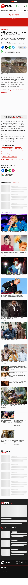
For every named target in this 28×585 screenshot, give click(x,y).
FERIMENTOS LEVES (18, 151)
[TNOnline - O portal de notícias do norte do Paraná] (6, 6)
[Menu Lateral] (2, 10)
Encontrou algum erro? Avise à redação (12, 159)
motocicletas (6, 153)
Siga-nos (21, 47)
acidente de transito (7, 148)
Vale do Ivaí (16, 10)
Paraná (21, 10)
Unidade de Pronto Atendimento (10, 156)
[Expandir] (26, 574)
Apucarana (5, 10)
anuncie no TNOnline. (17, 117)
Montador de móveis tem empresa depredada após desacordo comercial (12, 90)
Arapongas (11, 10)
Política (25, 10)
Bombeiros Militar (6, 151)
